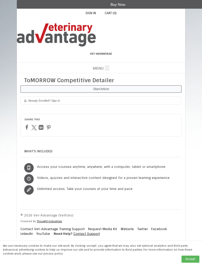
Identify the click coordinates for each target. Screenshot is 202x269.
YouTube (43, 234)
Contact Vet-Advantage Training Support (53, 229)
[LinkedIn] (42, 127)
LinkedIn (27, 234)
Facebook (159, 229)
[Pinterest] (49, 127)
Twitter (142, 229)
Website (127, 229)
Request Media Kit (102, 229)
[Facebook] (27, 127)
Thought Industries (49, 221)
